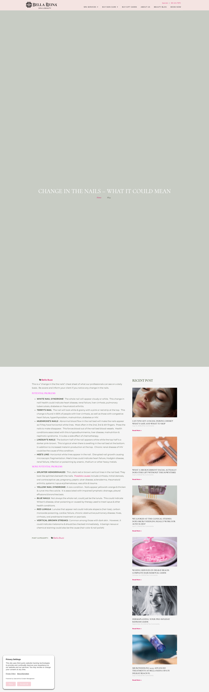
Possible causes (82, 476)
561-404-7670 (176, 3)
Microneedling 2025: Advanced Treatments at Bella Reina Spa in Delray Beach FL (151, 671)
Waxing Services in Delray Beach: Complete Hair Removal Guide (150, 571)
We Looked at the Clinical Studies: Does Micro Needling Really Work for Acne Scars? (153, 521)
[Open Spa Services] (97, 7)
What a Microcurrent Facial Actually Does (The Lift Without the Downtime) (154, 471)
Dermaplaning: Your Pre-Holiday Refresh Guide (151, 620)
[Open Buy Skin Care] (117, 7)
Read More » (137, 430)
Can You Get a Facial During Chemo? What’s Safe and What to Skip (152, 422)
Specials (165, 3)
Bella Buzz (47, 380)
